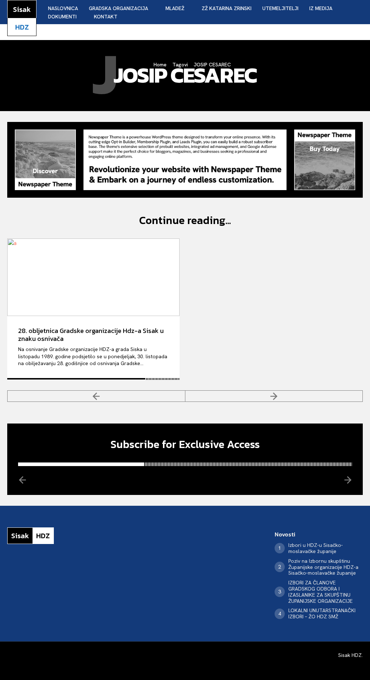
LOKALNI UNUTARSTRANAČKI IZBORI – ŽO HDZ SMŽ (322, 613)
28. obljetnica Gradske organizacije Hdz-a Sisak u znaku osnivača (91, 334)
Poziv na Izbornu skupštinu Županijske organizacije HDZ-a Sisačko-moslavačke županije (323, 567)
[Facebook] (9, 566)
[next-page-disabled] (274, 396)
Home (160, 64)
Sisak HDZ (350, 655)
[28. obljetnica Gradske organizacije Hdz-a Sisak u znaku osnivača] (93, 277)
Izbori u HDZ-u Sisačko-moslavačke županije (315, 548)
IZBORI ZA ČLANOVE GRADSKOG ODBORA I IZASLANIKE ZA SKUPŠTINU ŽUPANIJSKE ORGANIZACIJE (320, 591)
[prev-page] (96, 396)
